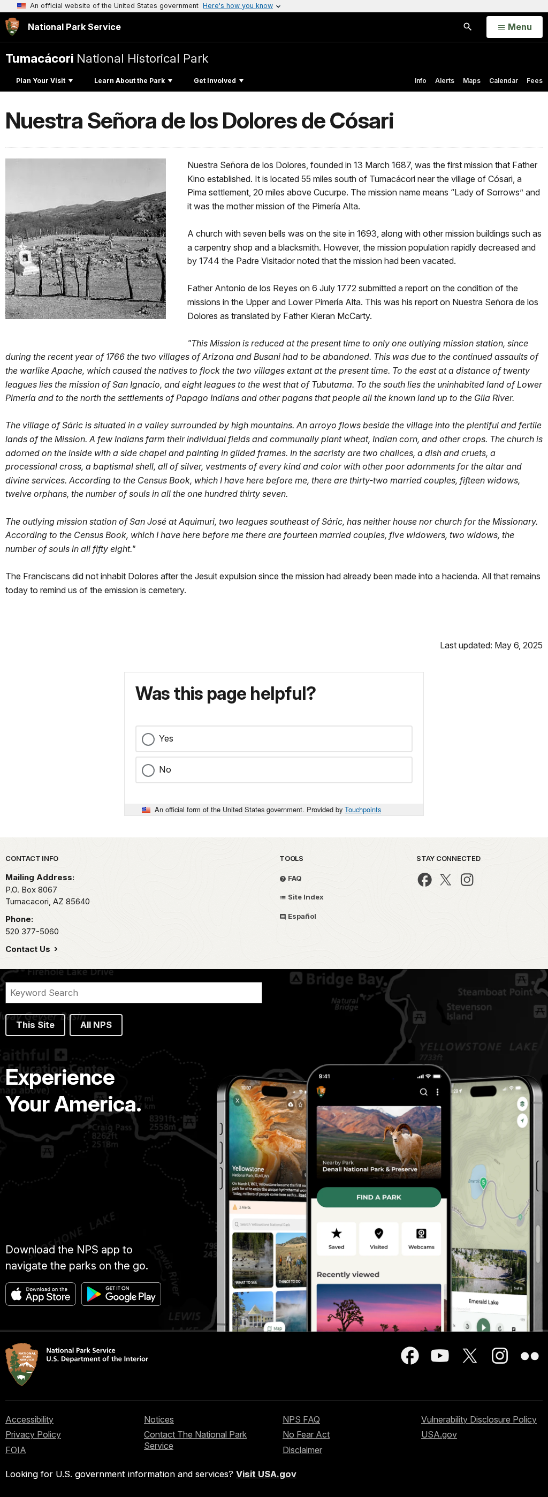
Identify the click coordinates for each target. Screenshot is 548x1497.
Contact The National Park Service (195, 1440)
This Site (35, 1024)
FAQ (294, 878)
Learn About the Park (129, 81)
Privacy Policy (33, 1434)
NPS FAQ (301, 1419)
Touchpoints (363, 809)
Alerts (444, 81)
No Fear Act (306, 1434)
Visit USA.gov (266, 1474)
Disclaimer (302, 1450)
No (165, 769)
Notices (159, 1419)
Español (301, 916)
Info (421, 81)
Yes (166, 738)
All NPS (96, 1024)
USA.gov (439, 1434)
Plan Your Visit (40, 81)
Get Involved (215, 81)
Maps (472, 81)
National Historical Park (106, 58)
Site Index (305, 897)
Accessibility (29, 1419)
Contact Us (28, 949)
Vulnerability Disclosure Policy (479, 1419)
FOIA (15, 1450)
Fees (535, 81)
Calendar (503, 81)
